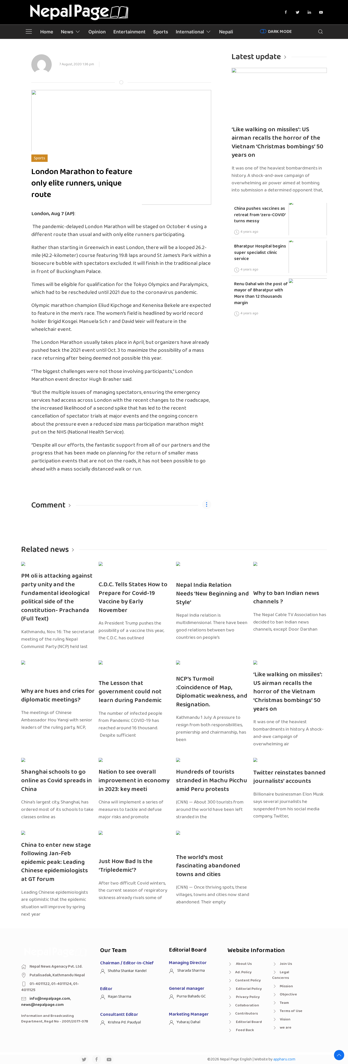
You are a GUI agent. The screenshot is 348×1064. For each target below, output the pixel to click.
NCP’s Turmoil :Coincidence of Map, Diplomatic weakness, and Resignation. (211, 692)
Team (284, 1003)
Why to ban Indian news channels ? (286, 597)
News (67, 31)
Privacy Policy (247, 997)
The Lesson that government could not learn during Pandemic (130, 691)
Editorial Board (248, 1022)
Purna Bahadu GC (191, 996)
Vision (285, 1019)
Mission (286, 986)
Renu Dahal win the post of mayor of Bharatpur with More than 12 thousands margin (261, 293)
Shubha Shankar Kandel (127, 971)
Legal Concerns (280, 975)
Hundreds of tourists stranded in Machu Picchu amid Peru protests (211, 780)
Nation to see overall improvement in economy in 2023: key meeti (134, 780)
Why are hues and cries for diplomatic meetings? (58, 695)
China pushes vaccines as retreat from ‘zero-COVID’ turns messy (260, 215)
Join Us (286, 964)
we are (285, 1027)
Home (46, 31)
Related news (45, 549)
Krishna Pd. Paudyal (124, 1022)
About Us (243, 964)
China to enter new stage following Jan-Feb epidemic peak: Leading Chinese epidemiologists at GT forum (56, 862)
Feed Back (244, 1030)
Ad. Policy (243, 972)
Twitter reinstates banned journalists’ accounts (289, 777)
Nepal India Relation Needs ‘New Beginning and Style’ (212, 593)
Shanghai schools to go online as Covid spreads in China (56, 780)
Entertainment (129, 31)
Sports (160, 31)
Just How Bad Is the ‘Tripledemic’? (126, 866)
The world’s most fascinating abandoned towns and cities (208, 865)
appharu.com (284, 1059)
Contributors (246, 1013)
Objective (288, 994)
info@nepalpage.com (50, 998)
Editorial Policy (248, 989)
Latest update (256, 56)
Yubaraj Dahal (188, 1022)
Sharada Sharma (191, 970)
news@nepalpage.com (42, 1005)
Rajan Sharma (119, 996)
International (190, 31)
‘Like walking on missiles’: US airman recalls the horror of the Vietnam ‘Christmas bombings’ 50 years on (277, 142)
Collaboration (247, 1005)
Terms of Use (291, 1011)
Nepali (226, 31)
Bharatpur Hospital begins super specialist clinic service (260, 252)
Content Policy (248, 980)
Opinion (97, 31)
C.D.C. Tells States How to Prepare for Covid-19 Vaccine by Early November (133, 597)
